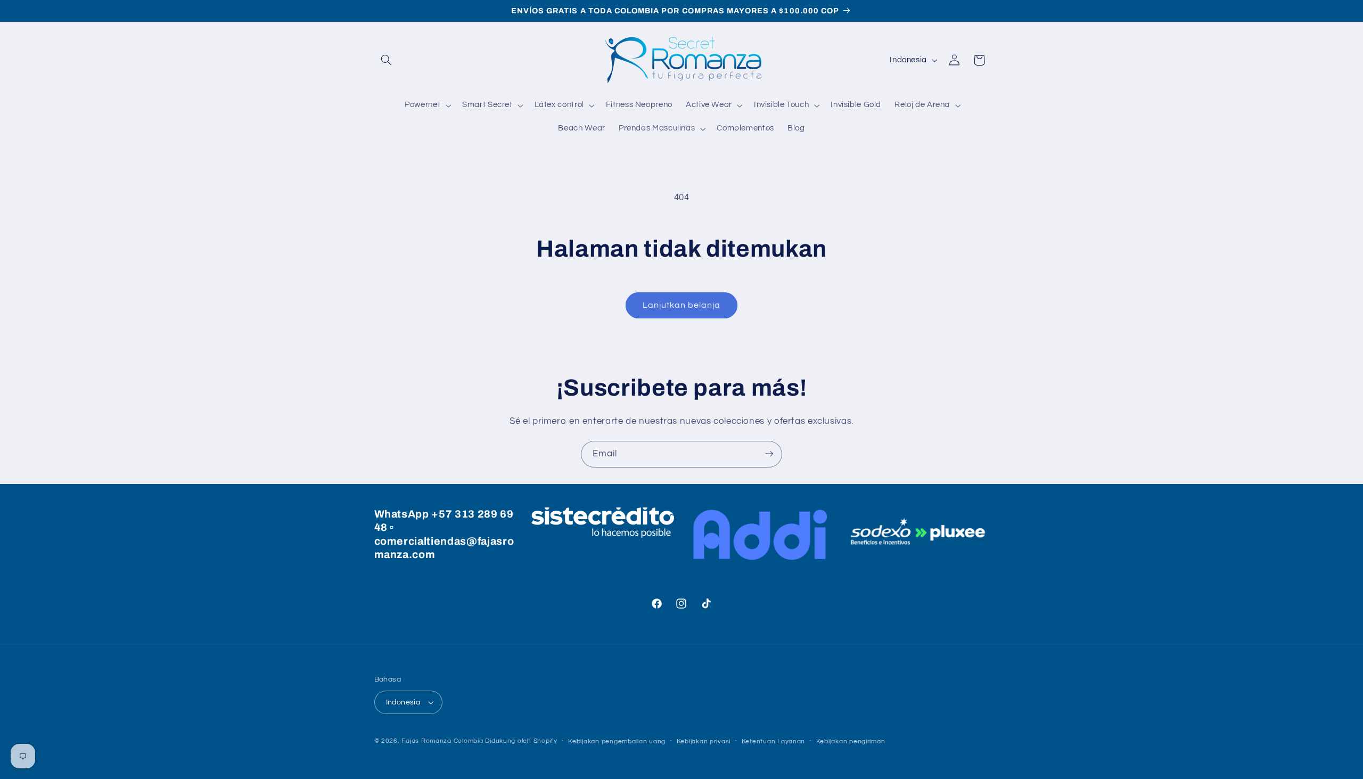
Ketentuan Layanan (774, 741)
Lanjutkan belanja (682, 305)
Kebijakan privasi (704, 741)
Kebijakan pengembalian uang (617, 741)
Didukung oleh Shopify (521, 741)
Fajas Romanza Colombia (442, 741)
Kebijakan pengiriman (850, 741)
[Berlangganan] (769, 454)
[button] (386, 60)
